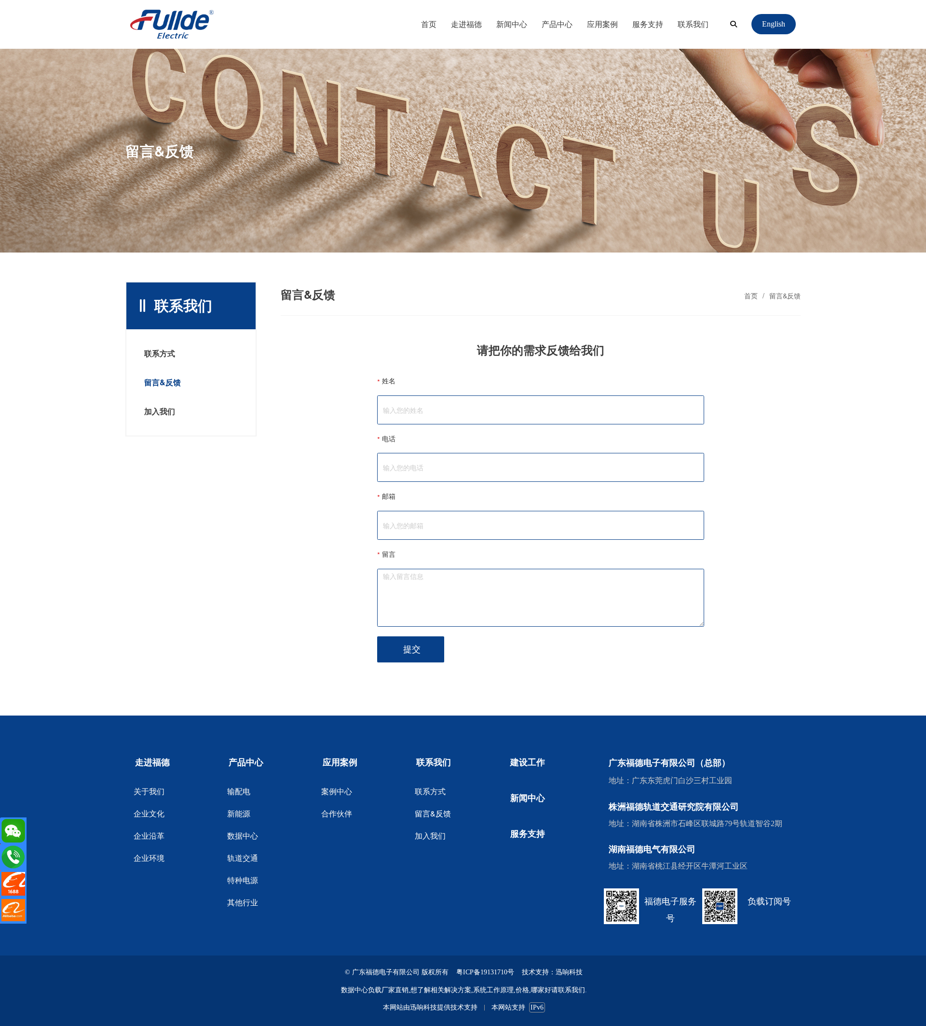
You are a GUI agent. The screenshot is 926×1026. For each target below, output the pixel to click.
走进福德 (466, 23)
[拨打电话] (13, 857)
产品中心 (557, 23)
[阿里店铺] (13, 884)
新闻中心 (511, 23)
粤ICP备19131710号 (485, 972)
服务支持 (647, 23)
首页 (428, 23)
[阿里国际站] (13, 910)
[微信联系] (13, 831)
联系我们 (693, 23)
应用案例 (602, 23)
